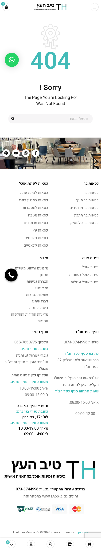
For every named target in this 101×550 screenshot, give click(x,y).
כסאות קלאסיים (35, 245)
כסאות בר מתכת (86, 215)
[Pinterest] (6, 153)
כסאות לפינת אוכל (34, 193)
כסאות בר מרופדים (84, 208)
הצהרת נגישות (37, 281)
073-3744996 (76, 342)
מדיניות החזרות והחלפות (29, 314)
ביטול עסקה (38, 308)
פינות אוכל (90, 267)
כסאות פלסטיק (36, 238)
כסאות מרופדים (36, 223)
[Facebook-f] (35, 153)
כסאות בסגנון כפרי (33, 200)
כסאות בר (91, 193)
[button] (12, 60)
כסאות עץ (40, 230)
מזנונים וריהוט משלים (31, 268)
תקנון (44, 275)
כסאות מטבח (38, 215)
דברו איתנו (40, 301)
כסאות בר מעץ (87, 200)
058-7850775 (25, 342)
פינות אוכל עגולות (85, 282)
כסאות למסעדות (35, 208)
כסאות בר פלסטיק (84, 223)
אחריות (43, 321)
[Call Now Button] (11, 275)
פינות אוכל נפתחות (84, 274)
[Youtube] (16, 153)
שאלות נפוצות (37, 294)
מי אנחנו (41, 288)
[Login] (31, 544)
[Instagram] (26, 153)
